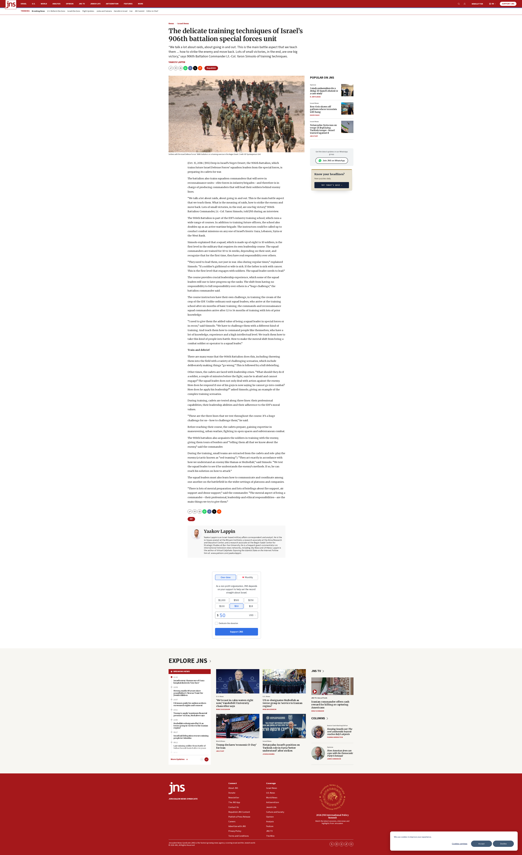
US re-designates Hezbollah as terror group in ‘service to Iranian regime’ (282, 703)
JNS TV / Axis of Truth (319, 698)
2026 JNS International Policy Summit (332, 816)
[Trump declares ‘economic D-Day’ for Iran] (237, 726)
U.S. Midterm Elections (56, 11)
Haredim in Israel (120, 11)
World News (220, 741)
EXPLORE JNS (189, 660)
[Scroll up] (202, 759)
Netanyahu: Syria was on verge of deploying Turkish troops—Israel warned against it (323, 129)
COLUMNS (318, 718)
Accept (481, 843)
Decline (503, 843)
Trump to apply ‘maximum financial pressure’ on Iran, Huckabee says (190, 714)
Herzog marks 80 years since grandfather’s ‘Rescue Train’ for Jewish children (188, 693)
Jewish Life (95, 3)
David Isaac (315, 115)
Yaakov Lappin (177, 62)
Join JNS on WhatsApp (334, 160)
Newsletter (477, 4)
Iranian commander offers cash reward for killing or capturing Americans (330, 704)
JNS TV (82, 3)
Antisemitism (112, 3)
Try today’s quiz (331, 185)
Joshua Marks (268, 754)
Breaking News (181, 671)
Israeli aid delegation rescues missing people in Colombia (191, 737)
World (44, 3)
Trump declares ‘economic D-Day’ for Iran (236, 746)
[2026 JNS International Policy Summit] (332, 797)
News (171, 23)
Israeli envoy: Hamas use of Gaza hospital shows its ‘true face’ (188, 681)
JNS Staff (314, 136)
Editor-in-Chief (152, 11)
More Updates (178, 759)
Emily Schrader (317, 711)
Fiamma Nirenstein (335, 737)
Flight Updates (88, 11)
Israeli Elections (73, 11)
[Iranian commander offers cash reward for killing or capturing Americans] (332, 686)
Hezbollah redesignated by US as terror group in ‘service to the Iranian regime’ (190, 725)
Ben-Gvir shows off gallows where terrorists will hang (323, 109)
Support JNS (508, 3)
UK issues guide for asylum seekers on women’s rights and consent (189, 704)
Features (128, 3)
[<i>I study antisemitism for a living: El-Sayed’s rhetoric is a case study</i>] (347, 90)
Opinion (69, 3)
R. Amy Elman (315, 97)
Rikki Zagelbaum (223, 709)
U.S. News (220, 696)
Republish (211, 68)
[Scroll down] (206, 759)
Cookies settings (459, 843)
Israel (24, 3)
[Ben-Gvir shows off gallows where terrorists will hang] (347, 108)
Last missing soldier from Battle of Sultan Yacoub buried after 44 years (189, 747)
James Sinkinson (334, 759)
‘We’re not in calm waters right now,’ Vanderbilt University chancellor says (234, 703)
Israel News (183, 23)
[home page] (11, 4)
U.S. (33, 3)
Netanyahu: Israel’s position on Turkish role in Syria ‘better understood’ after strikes (281, 747)
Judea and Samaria (104, 11)
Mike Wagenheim (269, 709)
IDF (191, 519)
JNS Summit (139, 11)
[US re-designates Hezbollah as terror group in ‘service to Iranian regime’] (284, 681)
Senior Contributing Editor (337, 725)
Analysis (56, 3)
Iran (131, 11)
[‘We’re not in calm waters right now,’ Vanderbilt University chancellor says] (237, 681)
